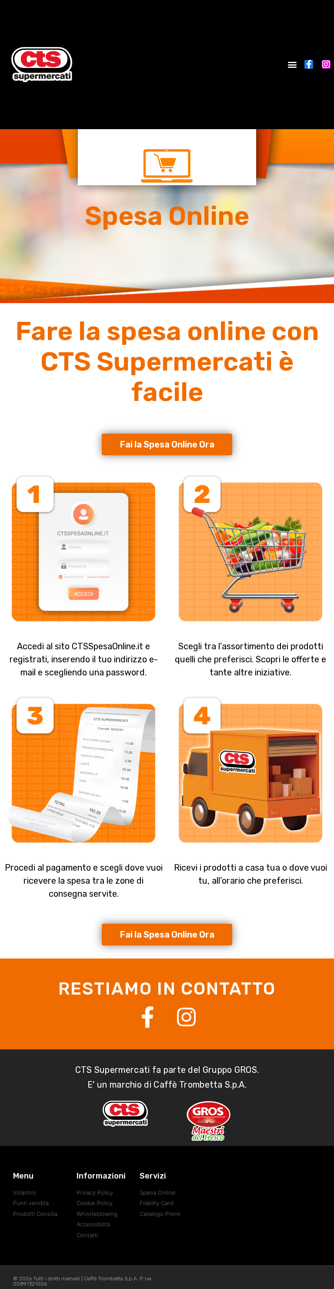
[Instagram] (326, 64)
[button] (292, 64)
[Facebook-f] (308, 64)
